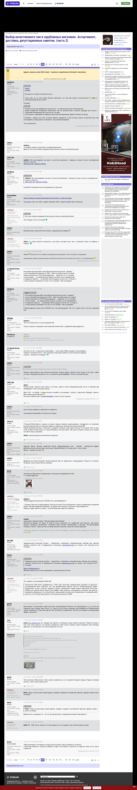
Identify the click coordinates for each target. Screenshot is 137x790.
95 (28, 64)
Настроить (97, 788)
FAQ (71, 781)
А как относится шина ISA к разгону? (115, 327)
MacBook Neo (108, 92)
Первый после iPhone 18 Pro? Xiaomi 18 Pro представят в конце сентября (117, 210)
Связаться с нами (45, 781)
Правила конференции (58, 781)
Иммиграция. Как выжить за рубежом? (116, 55)
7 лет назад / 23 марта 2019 (33, 82)
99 (39, 64)
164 (66, 64)
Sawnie (16, 50)
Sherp (30, 492)
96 (31, 64)
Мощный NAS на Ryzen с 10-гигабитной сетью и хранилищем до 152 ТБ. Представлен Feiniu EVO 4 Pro (118, 195)
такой (67, 372)
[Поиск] (117, 3)
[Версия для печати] (92, 65)
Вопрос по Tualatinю (110, 319)
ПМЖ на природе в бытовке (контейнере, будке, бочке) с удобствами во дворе (116, 85)
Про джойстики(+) (110, 315)
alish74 (36, 454)
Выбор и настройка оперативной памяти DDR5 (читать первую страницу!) (118, 58)
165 (70, 64)
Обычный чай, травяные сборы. (35, 164)
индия (27, 88)
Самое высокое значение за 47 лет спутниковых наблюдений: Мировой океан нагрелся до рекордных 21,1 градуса (117, 206)
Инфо (96, 82)
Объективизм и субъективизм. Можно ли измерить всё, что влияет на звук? (116, 82)
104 (57, 64)
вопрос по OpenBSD (110, 317)
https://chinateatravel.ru (32, 568)
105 (60, 64)
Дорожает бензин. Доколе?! (113, 106)
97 (34, 64)
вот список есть (34, 623)
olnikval (28, 686)
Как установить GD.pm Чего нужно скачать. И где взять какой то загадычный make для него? (117, 308)
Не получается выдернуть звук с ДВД (115, 311)
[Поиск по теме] (95, 65)
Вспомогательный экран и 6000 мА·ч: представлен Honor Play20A (115, 217)
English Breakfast (47, 396)
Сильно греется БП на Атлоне (113, 329)
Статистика (76, 781)
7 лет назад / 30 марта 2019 (33, 443)
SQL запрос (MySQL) (110, 325)
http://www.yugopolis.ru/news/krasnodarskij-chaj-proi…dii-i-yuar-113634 (44, 340)
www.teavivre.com (68, 545)
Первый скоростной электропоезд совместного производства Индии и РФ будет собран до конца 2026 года (118, 228)
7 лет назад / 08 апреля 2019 (33, 540)
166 (73, 64)
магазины (30, 50)
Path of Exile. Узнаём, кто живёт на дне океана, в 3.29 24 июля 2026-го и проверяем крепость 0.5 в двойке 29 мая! (118, 78)
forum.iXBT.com (78, 785)
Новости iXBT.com (107, 184)
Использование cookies (47, 782)
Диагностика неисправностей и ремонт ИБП (117, 88)
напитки (24, 50)
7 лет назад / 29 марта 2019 (33, 362)
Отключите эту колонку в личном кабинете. (114, 332)
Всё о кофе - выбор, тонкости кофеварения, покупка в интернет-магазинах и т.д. (117, 100)
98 (36, 64)
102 (50, 64)
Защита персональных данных (74, 782)
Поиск (67, 781)
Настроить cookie (60, 782)
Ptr (27, 574)
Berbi (32, 439)
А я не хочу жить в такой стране (114, 304)
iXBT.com (43, 785)
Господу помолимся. (110, 98)
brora (36, 439)
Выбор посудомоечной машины (114, 108)
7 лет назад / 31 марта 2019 (33, 458)
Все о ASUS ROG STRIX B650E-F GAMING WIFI (117, 179)
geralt (27, 631)
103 (53, 64)
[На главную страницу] (13, 4)
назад (15, 64)
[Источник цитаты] (25, 86)
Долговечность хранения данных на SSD (116, 64)
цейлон (27, 90)
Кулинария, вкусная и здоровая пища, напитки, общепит (22, 33)
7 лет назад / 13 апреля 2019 (33, 578)
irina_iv (27, 378)
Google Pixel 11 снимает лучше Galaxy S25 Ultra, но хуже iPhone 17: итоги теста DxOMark (117, 214)
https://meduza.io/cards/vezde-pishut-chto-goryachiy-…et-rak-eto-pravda (47, 198)
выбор (35, 50)
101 (46, 64)
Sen (39, 439)
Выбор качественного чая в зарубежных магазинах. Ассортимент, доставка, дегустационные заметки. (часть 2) (51, 39)
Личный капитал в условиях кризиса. (115, 103)
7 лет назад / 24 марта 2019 (33, 195)
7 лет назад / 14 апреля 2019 (33, 677)
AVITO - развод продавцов (112, 72)
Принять (87, 788)
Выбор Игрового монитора (112, 74)
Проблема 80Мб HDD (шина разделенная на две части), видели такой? (117, 322)
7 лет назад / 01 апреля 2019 (33, 470)
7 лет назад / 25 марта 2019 (33, 227)
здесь (22, 46)
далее (77, 64)
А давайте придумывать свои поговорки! (116, 68)
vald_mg (28, 439)
